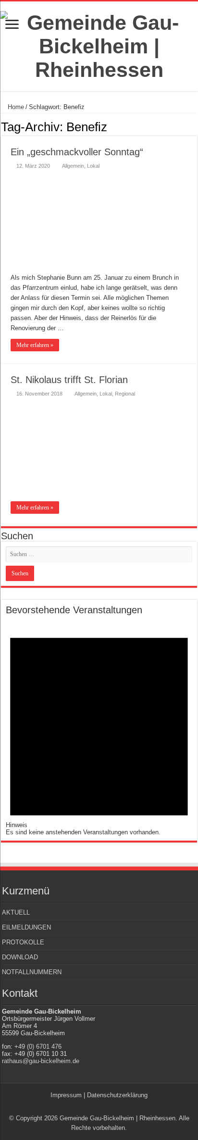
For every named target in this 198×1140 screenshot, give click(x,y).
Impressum (66, 1095)
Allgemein (73, 166)
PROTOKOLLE (23, 942)
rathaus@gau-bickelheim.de (40, 1061)
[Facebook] (103, 1107)
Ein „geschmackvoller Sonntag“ (77, 152)
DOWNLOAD (20, 957)
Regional (125, 394)
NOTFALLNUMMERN (32, 972)
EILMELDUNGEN (26, 927)
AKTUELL (16, 912)
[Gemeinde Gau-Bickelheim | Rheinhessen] (99, 44)
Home (15, 107)
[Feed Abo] (194, 126)
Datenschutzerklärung (117, 1095)
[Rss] (94, 1107)
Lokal (93, 166)
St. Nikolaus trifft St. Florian (69, 379)
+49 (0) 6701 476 (38, 1046)
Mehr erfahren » (34, 345)
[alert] (99, 726)
